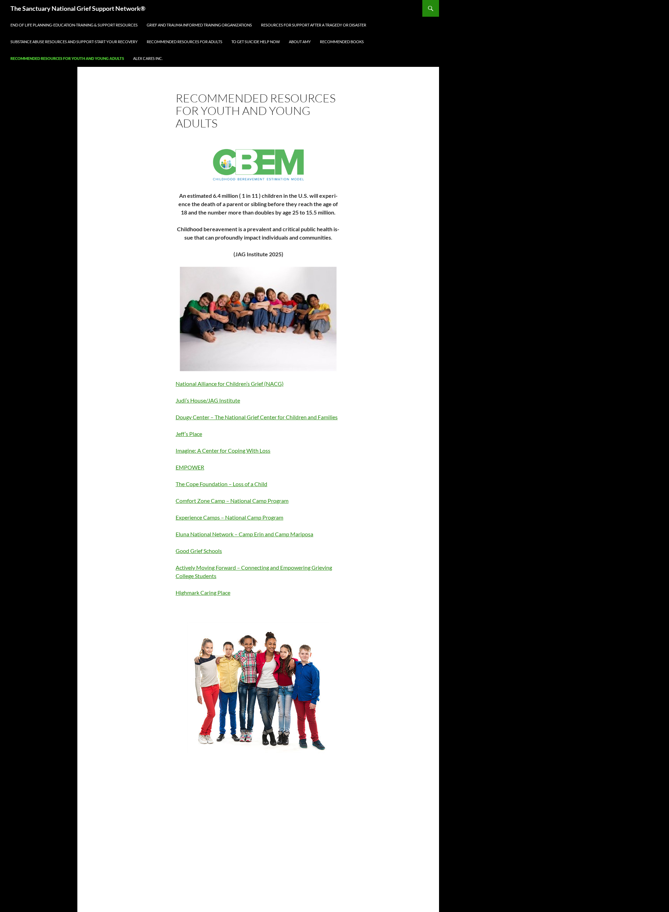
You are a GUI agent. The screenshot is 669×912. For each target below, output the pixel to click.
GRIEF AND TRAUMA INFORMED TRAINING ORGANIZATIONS (199, 25)
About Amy (300, 41)
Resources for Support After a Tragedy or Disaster (313, 25)
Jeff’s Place (189, 433)
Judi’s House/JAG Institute (208, 400)
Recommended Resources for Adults (184, 41)
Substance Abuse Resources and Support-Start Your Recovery (74, 41)
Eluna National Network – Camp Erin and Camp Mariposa (244, 534)
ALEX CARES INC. (148, 58)
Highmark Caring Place (203, 592)
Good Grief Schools (199, 550)
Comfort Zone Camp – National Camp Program (232, 500)
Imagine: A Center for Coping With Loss (223, 450)
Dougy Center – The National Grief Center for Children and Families (257, 417)
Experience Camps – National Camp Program (229, 517)
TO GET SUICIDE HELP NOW (255, 41)
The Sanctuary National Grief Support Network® (77, 8)
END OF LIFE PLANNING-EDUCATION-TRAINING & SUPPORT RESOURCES (74, 25)
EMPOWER (190, 467)
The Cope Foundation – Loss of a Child (221, 484)
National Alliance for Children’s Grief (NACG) (230, 383)
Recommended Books (342, 41)
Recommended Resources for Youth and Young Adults (67, 58)
